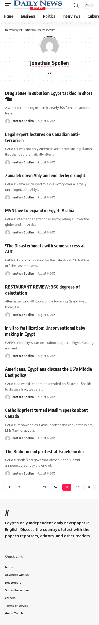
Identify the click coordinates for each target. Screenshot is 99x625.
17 (89, 487)
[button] (9, 5)
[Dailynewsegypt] (38, 5)
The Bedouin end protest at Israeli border (44, 451)
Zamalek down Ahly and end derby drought (45, 175)
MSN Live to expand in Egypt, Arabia (39, 210)
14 (55, 487)
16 (77, 487)
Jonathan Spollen (23, 121)
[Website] (49, 73)
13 (44, 487)
